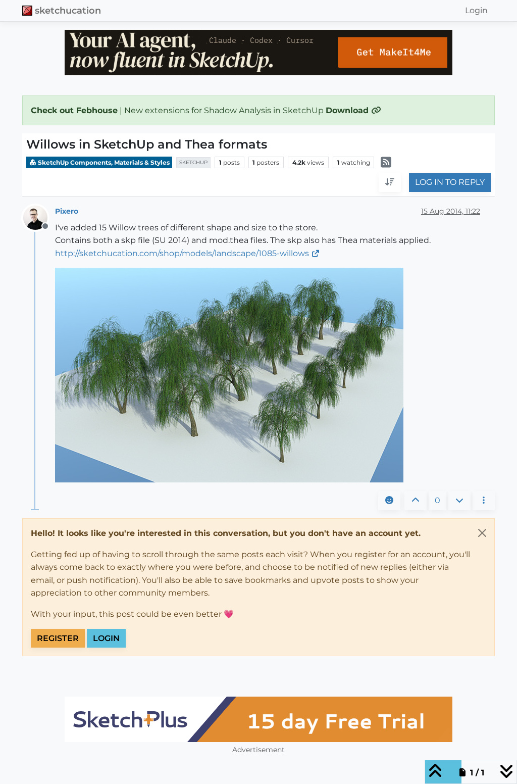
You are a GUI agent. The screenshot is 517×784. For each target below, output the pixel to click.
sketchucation (68, 10)
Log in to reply (450, 182)
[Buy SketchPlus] (258, 719)
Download (348, 110)
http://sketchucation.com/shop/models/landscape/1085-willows (182, 253)
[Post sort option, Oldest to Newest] (390, 182)
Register (58, 638)
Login (106, 638)
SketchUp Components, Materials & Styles (103, 162)
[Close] (482, 533)
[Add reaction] (389, 500)
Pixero (66, 211)
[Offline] (39, 217)
